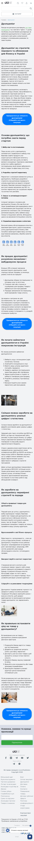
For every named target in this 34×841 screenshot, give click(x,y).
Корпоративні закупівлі (25, 814)
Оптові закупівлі (26, 779)
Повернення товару (24, 793)
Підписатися (17, 742)
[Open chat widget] (29, 836)
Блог (22, 777)
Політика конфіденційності (26, 802)
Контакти (23, 789)
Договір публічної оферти (26, 797)
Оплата (23, 786)
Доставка (23, 784)
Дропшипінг (24, 782)
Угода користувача (24, 807)
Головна (3, 19)
